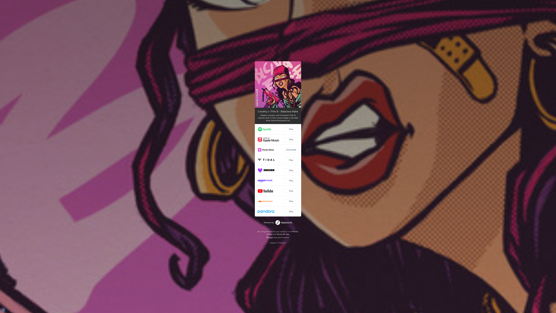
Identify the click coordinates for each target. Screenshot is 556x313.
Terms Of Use (283, 234)
